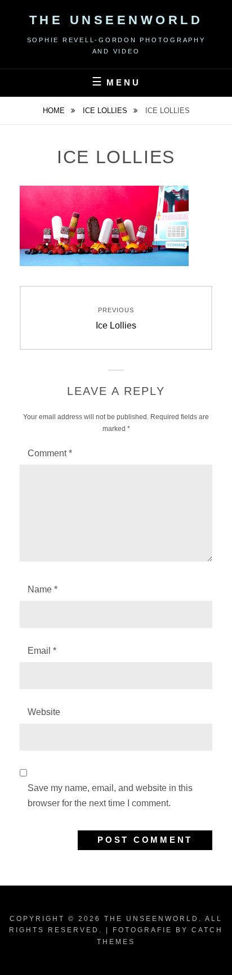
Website (44, 712)
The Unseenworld (116, 20)
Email (42, 650)
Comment (50, 453)
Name (42, 589)
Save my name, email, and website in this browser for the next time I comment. (110, 795)
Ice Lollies (106, 110)
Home (55, 110)
